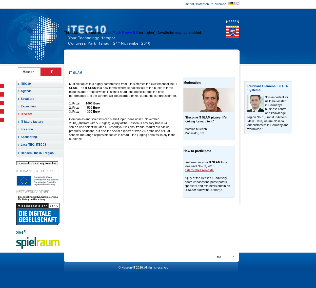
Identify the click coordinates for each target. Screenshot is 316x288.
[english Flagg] (236, 4)
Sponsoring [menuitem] (29, 137)
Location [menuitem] (27, 129)
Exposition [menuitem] (28, 106)
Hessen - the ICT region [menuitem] (37, 153)
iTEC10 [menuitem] (26, 83)
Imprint (189, 4)
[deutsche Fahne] (231, 4)
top (219, 256)
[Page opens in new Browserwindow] (120, 36)
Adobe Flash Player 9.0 (119, 32)
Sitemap (221, 4)
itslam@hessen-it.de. (199, 170)
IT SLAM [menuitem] (26, 114)
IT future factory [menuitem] (32, 121)
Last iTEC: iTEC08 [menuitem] (33, 144)
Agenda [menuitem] (26, 91)
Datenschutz (204, 4)
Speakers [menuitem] (27, 99)
